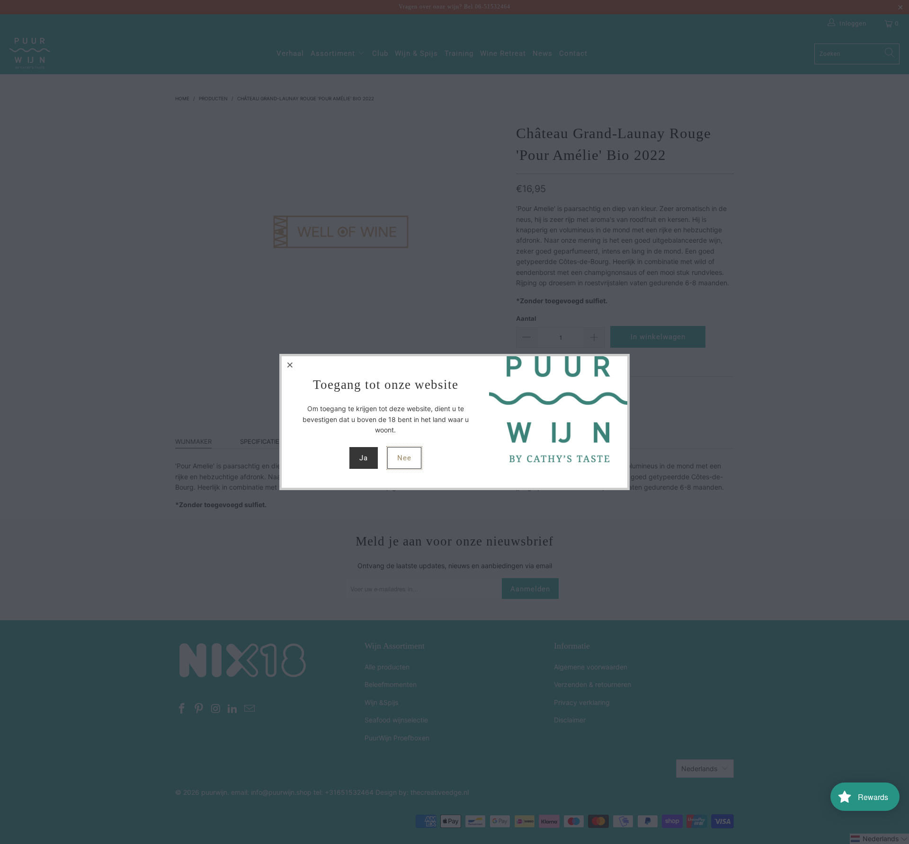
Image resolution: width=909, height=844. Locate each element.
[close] (290, 364)
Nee (404, 458)
